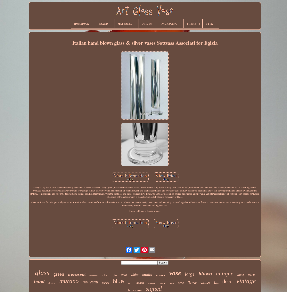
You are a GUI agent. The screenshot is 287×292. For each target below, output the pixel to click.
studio (147, 274)
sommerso (94, 275)
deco (227, 281)
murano (69, 280)
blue (118, 281)
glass (42, 273)
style (181, 282)
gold (172, 283)
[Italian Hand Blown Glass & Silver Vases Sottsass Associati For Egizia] (145, 86)
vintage (246, 280)
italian (140, 282)
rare (251, 274)
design (51, 282)
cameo (205, 282)
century (160, 275)
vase (175, 273)
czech (124, 275)
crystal (162, 282)
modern (151, 283)
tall (216, 282)
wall (130, 283)
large (190, 274)
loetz (240, 275)
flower (192, 282)
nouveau (90, 282)
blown (205, 274)
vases (105, 282)
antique (224, 273)
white (134, 275)
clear (105, 275)
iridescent (77, 274)
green (58, 274)
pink (115, 275)
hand (39, 281)
